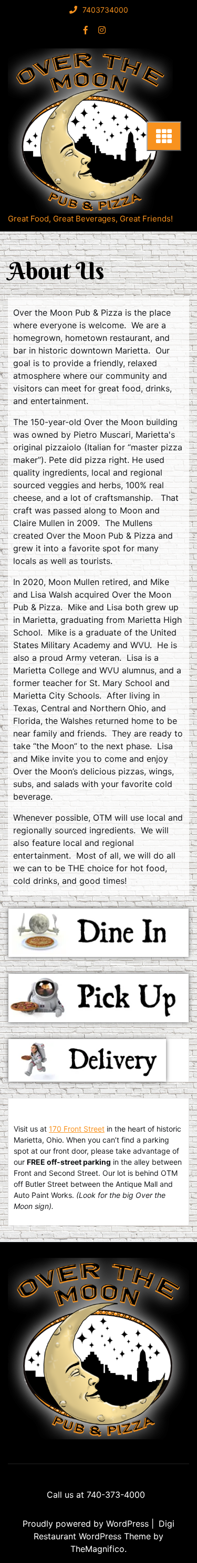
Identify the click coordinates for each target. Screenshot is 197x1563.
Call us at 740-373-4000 (96, 1494)
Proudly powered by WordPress (87, 1523)
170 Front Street (77, 1128)
